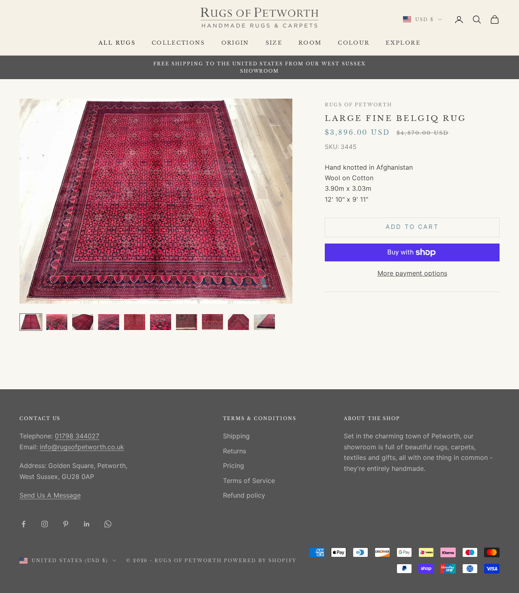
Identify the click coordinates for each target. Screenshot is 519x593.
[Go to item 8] (212, 322)
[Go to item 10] (264, 322)
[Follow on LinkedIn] (87, 524)
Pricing (233, 465)
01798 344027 (77, 436)
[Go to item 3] (82, 322)
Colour (353, 42)
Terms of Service (249, 481)
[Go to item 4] (108, 322)
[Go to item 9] (238, 322)
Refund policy (244, 495)
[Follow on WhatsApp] (108, 524)
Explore (403, 42)
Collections (178, 42)
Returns (234, 451)
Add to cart (412, 227)
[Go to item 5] (134, 322)
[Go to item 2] (56, 322)
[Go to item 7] (186, 322)
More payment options (412, 273)
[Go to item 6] (160, 322)
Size (274, 42)
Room (310, 42)
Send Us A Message (50, 495)
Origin (235, 42)
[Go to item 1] (30, 322)
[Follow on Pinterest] (66, 524)
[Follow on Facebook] (23, 524)
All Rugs (117, 42)
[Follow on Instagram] (45, 524)
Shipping (236, 436)
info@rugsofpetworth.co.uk (82, 447)
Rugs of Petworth (358, 105)
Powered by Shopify (260, 560)
